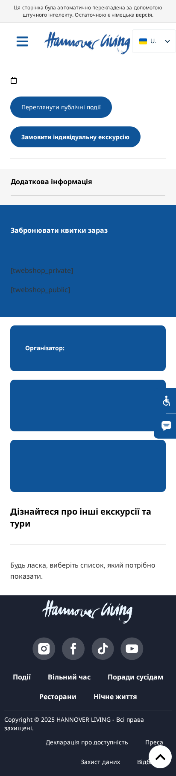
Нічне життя (115, 696)
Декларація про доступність (87, 742)
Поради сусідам (135, 677)
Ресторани (57, 696)
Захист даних (100, 762)
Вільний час (69, 677)
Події (22, 677)
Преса (154, 742)
